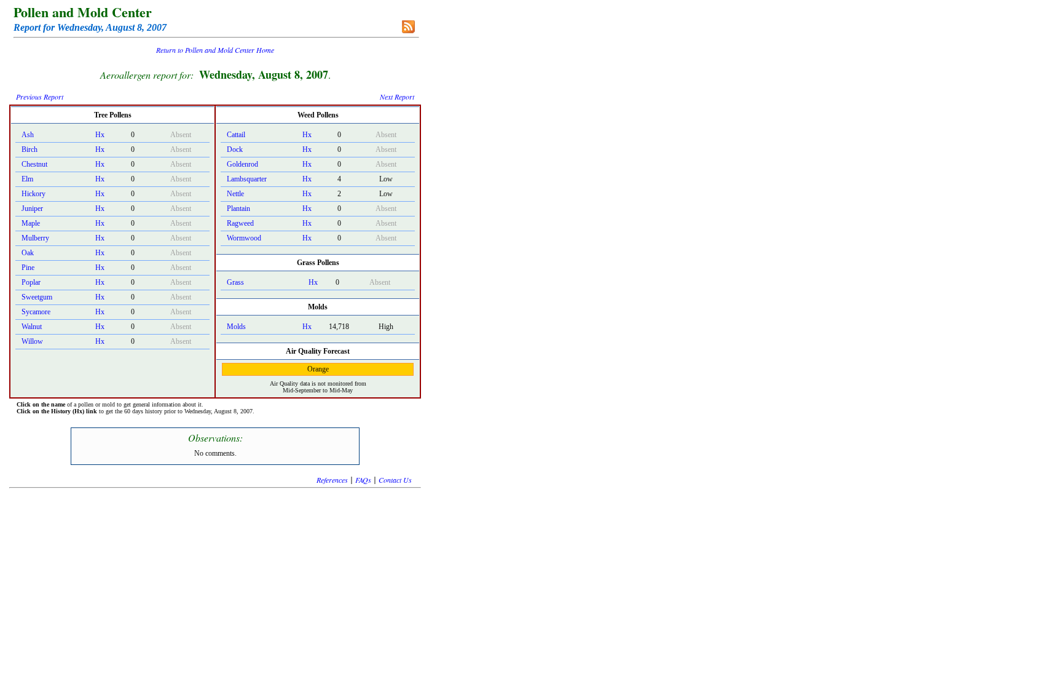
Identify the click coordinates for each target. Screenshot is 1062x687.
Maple (31, 223)
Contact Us (395, 480)
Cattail (236, 134)
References (332, 480)
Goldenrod (242, 164)
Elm (27, 179)
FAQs (363, 480)
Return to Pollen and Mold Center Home (215, 50)
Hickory (33, 193)
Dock (235, 149)
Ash (28, 134)
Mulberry (35, 238)
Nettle (235, 193)
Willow (32, 341)
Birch (29, 149)
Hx (99, 134)
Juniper (32, 208)
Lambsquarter (247, 179)
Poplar (31, 282)
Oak (28, 252)
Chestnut (34, 164)
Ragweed (240, 223)
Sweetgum (37, 297)
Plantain (238, 208)
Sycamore (36, 312)
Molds (236, 326)
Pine (28, 267)
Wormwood (244, 238)
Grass (235, 282)
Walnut (32, 326)
